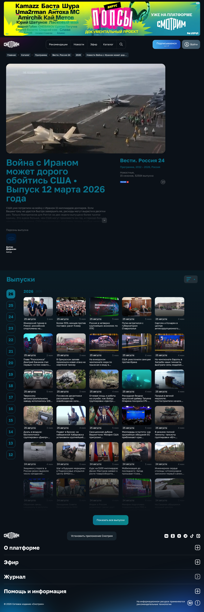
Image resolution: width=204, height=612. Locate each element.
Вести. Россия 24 (61, 55)
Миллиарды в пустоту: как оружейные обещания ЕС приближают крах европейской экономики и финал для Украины (136, 437)
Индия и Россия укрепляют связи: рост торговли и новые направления (102, 508)
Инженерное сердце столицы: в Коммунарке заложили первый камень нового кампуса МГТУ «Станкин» (169, 473)
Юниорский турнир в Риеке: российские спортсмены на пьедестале (35, 327)
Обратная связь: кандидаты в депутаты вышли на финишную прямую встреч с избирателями (36, 509)
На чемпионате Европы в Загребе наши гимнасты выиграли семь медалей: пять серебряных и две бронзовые (168, 364)
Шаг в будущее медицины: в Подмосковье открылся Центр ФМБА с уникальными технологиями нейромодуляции (71, 475)
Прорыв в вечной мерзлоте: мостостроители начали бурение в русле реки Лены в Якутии (168, 401)
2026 (78, 55)
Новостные (127, 172)
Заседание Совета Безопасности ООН (66, 505)
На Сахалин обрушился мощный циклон (167, 505)
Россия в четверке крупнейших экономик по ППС (103, 326)
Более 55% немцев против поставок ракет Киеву (71, 324)
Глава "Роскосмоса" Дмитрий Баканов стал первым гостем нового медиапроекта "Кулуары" (37, 363)
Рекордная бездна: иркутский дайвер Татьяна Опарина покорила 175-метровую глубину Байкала (136, 401)
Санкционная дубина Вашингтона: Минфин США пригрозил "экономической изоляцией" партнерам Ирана (104, 438)
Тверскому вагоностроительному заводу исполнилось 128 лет (37, 399)
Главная (11, 55)
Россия (155, 167)
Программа (41, 55)
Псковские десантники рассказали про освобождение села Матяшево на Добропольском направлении (69, 402)
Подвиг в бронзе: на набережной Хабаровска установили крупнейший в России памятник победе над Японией (70, 437)
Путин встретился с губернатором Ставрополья (132, 326)
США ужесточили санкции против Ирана (136, 360)
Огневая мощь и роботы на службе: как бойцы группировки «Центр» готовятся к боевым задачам (102, 401)
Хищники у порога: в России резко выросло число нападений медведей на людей (36, 472)
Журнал (14, 576)
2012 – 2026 (143, 167)
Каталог (25, 55)
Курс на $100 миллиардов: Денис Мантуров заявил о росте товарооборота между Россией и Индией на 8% (103, 473)
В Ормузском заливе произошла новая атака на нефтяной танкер (70, 362)
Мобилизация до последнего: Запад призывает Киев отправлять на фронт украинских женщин (133, 473)
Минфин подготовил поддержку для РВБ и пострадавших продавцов (136, 507)
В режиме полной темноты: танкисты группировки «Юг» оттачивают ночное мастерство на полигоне (168, 437)
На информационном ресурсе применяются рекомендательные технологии (161, 602)
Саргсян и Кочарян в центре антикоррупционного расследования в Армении (169, 327)
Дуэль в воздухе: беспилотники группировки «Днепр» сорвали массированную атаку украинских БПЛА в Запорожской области (38, 438)
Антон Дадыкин (11, 248)
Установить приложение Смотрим (92, 535)
